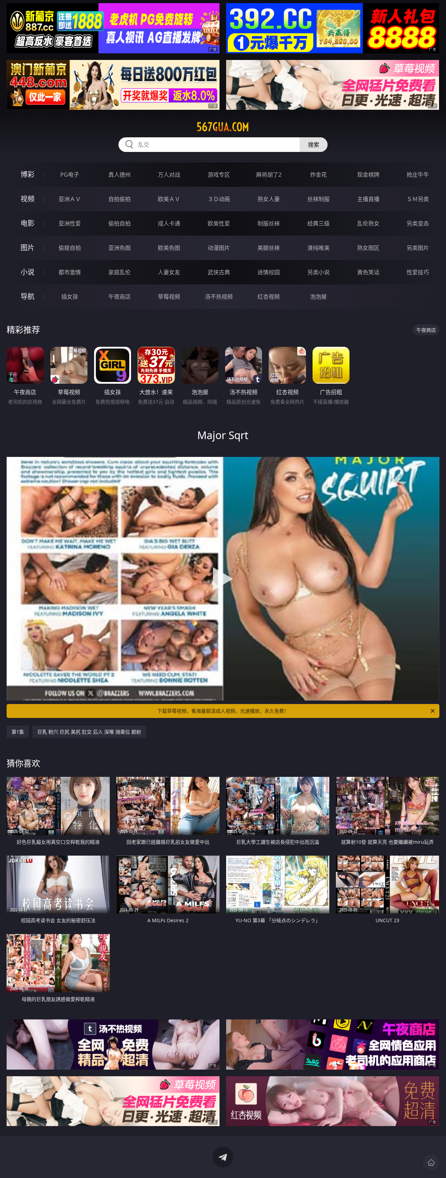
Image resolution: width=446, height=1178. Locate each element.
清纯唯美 (318, 248)
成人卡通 (169, 223)
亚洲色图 (119, 248)
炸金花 (318, 174)
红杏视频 (268, 296)
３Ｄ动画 (219, 199)
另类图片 (418, 248)
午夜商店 (119, 296)
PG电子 (69, 174)
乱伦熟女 (368, 223)
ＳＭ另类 (418, 199)
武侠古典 (219, 272)
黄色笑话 (368, 272)
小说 (27, 272)
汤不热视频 (219, 296)
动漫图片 (219, 248)
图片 (27, 247)
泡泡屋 (318, 296)
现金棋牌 (368, 174)
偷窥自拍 (70, 248)
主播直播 (368, 199)
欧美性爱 (219, 223)
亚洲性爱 (70, 223)
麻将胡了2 (269, 174)
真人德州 (119, 174)
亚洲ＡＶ (70, 199)
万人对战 (169, 174)
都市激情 (70, 272)
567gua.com (223, 127)
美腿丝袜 (268, 248)
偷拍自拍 (119, 223)
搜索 (313, 144)
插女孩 (69, 296)
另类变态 (418, 223)
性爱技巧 (418, 272)
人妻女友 (169, 272)
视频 (27, 199)
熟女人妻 (268, 199)
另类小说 (318, 272)
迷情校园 (268, 272)
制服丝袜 (268, 223)
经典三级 (318, 223)
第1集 (17, 731)
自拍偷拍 (119, 199)
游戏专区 (219, 174)
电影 (27, 223)
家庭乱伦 (119, 272)
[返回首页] (431, 1162)
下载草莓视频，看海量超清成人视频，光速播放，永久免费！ (223, 710)
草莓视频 (169, 296)
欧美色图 (169, 248)
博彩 (27, 174)
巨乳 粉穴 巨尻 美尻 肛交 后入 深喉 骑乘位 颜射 (89, 731)
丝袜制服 (318, 199)
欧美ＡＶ (169, 199)
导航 (27, 296)
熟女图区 (368, 248)
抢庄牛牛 (418, 174)
